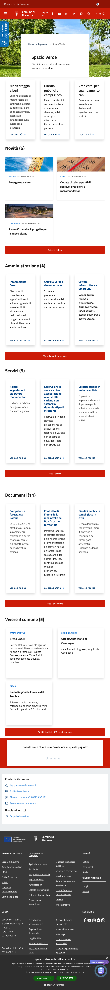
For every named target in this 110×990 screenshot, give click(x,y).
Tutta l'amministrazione (55, 356)
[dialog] (55, 972)
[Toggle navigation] (5, 13)
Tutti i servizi (55, 473)
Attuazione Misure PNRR (38, 950)
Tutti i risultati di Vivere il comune (55, 732)
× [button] (107, 958)
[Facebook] (51, 14)
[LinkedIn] (73, 14)
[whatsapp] (103, 920)
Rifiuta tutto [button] (66, 978)
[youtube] (89, 920)
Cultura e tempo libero (39, 895)
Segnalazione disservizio (35, 931)
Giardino (65, 632)
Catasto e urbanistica (39, 890)
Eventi (85, 891)
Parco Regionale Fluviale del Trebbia (27, 694)
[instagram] (94, 920)
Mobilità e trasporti (65, 876)
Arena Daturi (17, 639)
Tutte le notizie (55, 250)
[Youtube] (58, 14)
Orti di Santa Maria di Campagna (74, 641)
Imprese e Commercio (66, 871)
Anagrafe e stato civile (39, 874)
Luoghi (85, 886)
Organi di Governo (10, 862)
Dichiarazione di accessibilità (63, 941)
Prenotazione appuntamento (36, 922)
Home (31, 44)
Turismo (59, 899)
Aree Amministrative (12, 867)
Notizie (12, 176)
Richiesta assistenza (38, 943)
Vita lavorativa (63, 904)
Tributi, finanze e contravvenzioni (64, 892)
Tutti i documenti (55, 603)
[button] (104, 13)
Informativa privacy (65, 929)
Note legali (61, 934)
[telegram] (98, 920)
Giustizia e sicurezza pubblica (65, 864)
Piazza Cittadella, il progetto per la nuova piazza (28, 231)
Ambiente (33, 869)
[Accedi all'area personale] (98, 4)
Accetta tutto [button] (44, 978)
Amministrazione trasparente (64, 922)
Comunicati (14, 223)
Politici (5, 882)
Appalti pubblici (36, 879)
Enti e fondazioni (10, 877)
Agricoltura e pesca (38, 864)
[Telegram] (80, 14)
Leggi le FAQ (35, 938)
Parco (74, 632)
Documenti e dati (10, 896)
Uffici (4, 872)
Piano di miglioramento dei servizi (67, 950)
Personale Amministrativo (9, 889)
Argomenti (43, 44)
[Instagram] (65, 14)
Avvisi (63, 176)
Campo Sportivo (17, 632)
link (82, 972)
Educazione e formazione (35, 902)
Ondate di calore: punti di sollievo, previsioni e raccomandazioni (75, 186)
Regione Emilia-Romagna (16, 4)
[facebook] (84, 920)
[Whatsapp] (87, 14)
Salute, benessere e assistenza (65, 883)
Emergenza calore (20, 182)
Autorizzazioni (36, 884)
